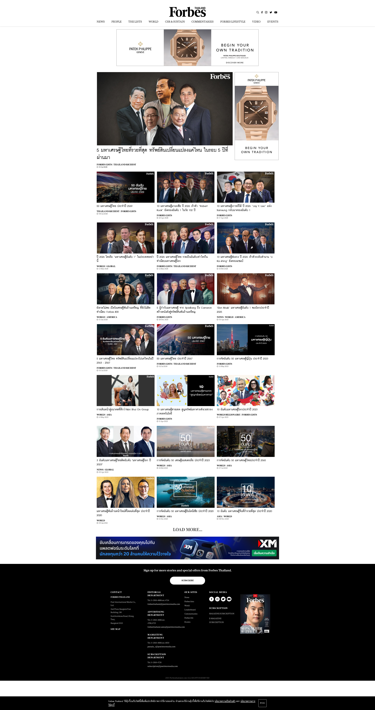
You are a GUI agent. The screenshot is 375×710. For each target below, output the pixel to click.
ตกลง (262, 703)
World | (101, 266)
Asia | (220, 516)
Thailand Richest (125, 164)
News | (220, 317)
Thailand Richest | (108, 211)
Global (110, 266)
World (101, 520)
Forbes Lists (128, 211)
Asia (109, 414)
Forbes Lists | (105, 164)
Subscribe (187, 580)
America (111, 317)
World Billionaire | (229, 414)
